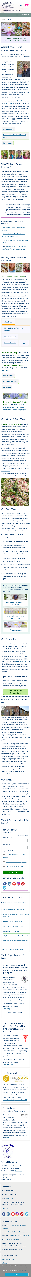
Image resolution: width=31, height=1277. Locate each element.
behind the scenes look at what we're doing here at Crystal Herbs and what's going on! (14, 406)
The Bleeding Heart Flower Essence (13, 909)
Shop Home (8, 322)
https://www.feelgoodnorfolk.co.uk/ (15, 1100)
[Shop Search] (21, 4)
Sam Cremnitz (9, 103)
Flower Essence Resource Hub (17, 246)
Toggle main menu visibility (17, 14)
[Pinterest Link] (23, 884)
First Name (7, 844)
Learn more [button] (22, 1270)
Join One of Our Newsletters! (15, 691)
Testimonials (7, 143)
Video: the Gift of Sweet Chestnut (13, 921)
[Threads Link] (18, 884)
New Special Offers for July (11, 931)
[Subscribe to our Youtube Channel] (14, 884)
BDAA (7, 1138)
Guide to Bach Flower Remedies (18, 1236)
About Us (5, 1208)
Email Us (9, 1198)
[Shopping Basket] (26, 4)
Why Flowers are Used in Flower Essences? (15, 936)
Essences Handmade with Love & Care (14, 136)
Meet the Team (8, 129)
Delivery (4, 1263)
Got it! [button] (16, 1274)
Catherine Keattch (23, 101)
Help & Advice (8, 376)
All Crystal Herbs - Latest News (13, 949)
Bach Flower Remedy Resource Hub (13, 249)
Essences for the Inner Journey (17, 862)
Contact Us (7, 387)
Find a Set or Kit (10, 337)
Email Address (8, 837)
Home (3, 19)
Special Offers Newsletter (15, 866)
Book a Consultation (10, 381)
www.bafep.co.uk (8, 1009)
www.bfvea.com (8, 1065)
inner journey (5, 471)
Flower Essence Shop (12, 1239)
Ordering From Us (8, 1259)
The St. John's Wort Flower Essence (13, 926)
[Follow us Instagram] (9, 884)
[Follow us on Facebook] (5, 884)
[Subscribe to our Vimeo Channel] (5, 888)
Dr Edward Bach (21, 661)
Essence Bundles (10, 343)
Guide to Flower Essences (16, 1232)
